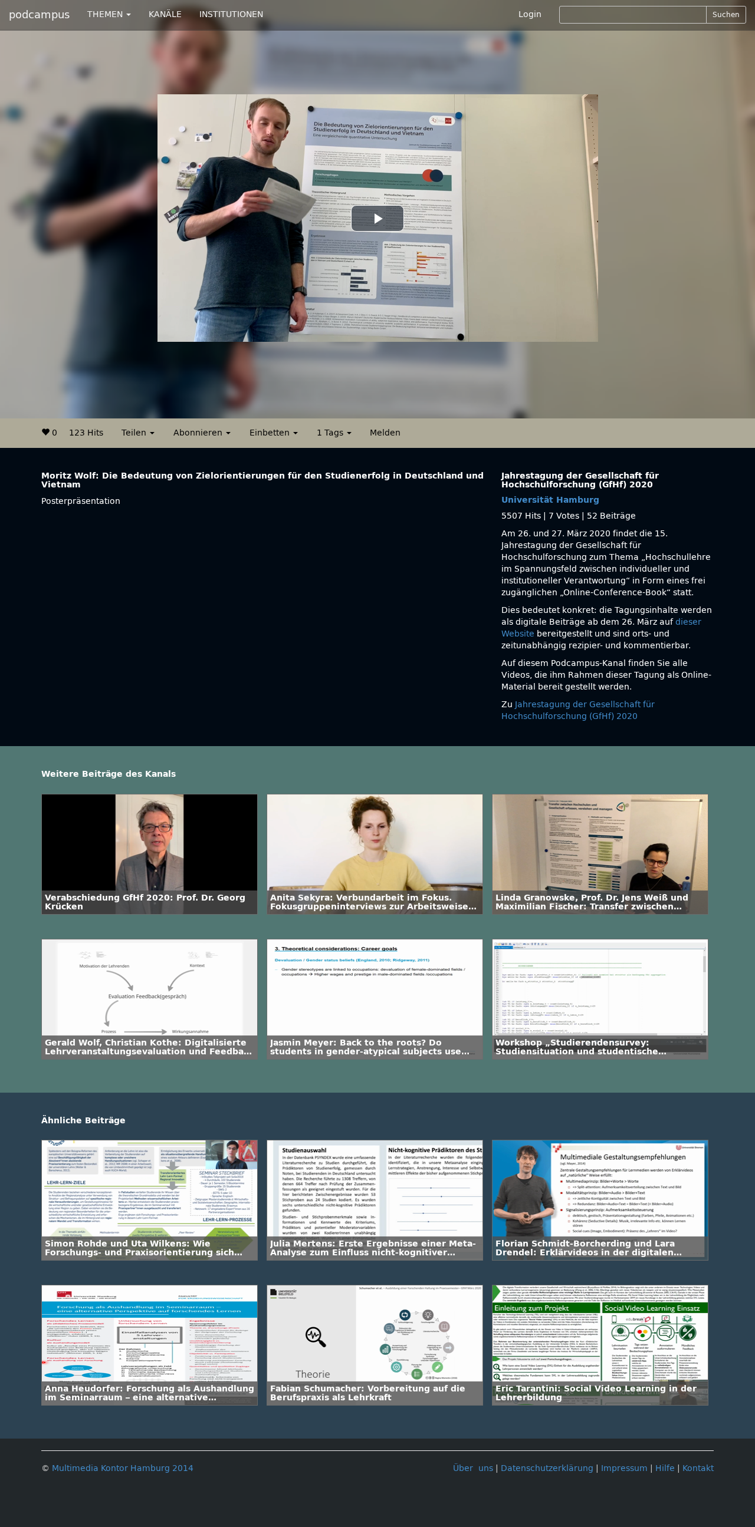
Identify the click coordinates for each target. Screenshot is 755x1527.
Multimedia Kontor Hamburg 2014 (122, 1468)
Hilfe (665, 1468)
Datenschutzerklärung (547, 1468)
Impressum (624, 1468)
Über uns (473, 1468)
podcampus (39, 14)
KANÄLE (165, 14)
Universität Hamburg (550, 500)
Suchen (726, 15)
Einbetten (271, 433)
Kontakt (698, 1468)
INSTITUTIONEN (231, 14)
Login (529, 14)
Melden (385, 433)
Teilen (135, 433)
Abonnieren (199, 433)
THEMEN (106, 14)
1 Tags (331, 433)
